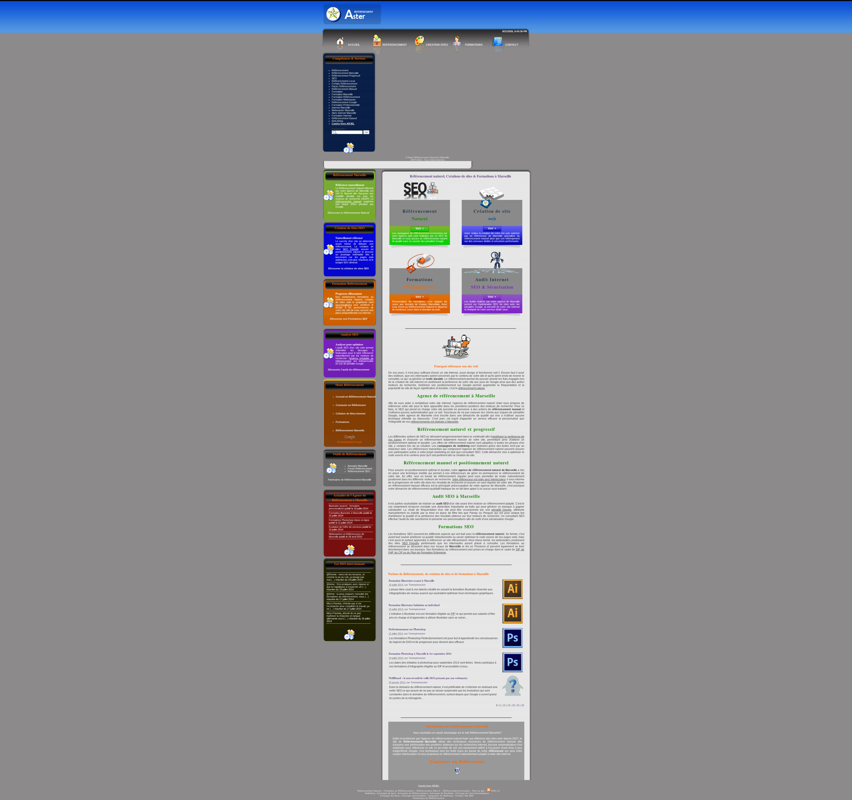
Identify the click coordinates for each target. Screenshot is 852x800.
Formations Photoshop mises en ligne (349, 520)
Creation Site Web (464, 795)
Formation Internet (341, 115)
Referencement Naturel (369, 791)
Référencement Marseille (345, 73)
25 (518, 705)
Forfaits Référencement (344, 83)
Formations (342, 422)
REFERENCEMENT (395, 44)
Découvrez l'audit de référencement (348, 369)
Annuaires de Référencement (413, 793)
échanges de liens (386, 793)
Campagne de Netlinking (440, 795)
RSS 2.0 (495, 791)
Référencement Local (343, 81)
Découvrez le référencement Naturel (348, 212)
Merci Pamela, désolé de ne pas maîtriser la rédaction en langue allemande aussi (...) (344, 616)
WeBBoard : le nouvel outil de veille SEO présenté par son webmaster (428, 678)
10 (504, 705)
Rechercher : (339, 129)
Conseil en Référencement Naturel (356, 396)
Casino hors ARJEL (428, 785)
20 (513, 705)
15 (508, 705)
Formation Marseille (342, 94)
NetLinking (337, 121)
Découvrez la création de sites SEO (348, 268)
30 (522, 705)
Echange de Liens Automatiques (472, 793)
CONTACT (511, 44)
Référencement (340, 70)
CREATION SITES (437, 44)
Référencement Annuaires (456, 791)
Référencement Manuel (344, 89)
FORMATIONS (474, 44)
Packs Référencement (344, 86)
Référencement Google (344, 102)
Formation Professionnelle (346, 105)
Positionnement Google (349, 441)
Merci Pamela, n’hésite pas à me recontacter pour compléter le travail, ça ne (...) (348, 606)
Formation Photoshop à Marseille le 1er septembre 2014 (420, 654)
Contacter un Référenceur (351, 405)
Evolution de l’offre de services (345, 527)
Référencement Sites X (428, 791)
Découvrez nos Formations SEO (348, 318)
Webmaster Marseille (343, 110)
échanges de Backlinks (442, 793)
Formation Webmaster (344, 99)
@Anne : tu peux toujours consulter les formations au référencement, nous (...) (348, 595)
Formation (337, 91)
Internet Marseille (341, 107)
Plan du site (478, 791)
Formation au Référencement (399, 791)
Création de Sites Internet (350, 413)
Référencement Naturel (344, 118)
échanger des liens (390, 795)
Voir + (420, 228)
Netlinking (370, 793)
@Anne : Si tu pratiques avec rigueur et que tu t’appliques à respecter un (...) (348, 585)
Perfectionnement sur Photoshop (407, 629)
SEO (334, 78)
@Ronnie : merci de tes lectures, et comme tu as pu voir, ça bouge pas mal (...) (346, 577)
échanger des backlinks (414, 795)
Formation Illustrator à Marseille (346, 513)
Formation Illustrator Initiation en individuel (414, 605)
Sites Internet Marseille (344, 113)
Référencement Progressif (346, 75)
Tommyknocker (417, 584)
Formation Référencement (346, 97)
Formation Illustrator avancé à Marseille (411, 581)
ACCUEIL (354, 44)
